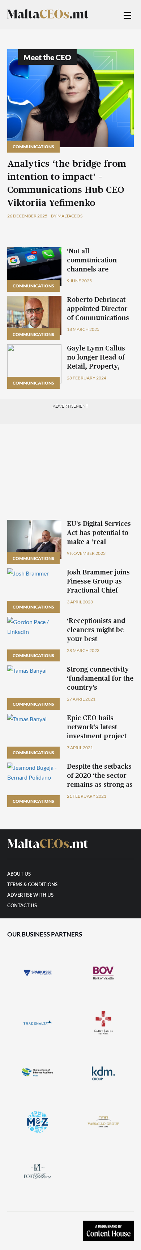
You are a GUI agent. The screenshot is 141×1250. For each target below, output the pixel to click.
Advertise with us (30, 895)
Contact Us (22, 906)
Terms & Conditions (32, 885)
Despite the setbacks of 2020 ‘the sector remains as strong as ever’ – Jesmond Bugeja (100, 785)
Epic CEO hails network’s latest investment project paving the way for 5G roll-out (97, 736)
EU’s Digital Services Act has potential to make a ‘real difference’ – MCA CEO (99, 542)
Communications (33, 146)
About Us (19, 874)
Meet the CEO (47, 57)
